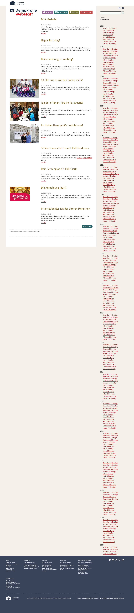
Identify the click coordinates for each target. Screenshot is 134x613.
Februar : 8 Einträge (109, 41)
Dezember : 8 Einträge (110, 49)
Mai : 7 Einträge (108, 94)
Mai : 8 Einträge (108, 35)
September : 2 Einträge (110, 526)
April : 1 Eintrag (108, 535)
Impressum (121, 598)
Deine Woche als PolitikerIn (66, 565)
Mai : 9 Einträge (108, 64)
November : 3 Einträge (110, 495)
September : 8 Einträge (110, 322)
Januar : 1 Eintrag (109, 542)
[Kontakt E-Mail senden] (122, 8)
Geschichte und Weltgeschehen (13, 564)
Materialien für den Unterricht (13, 583)
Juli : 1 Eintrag (108, 474)
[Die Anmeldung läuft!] (20, 194)
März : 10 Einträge (109, 98)
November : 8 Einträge (110, 81)
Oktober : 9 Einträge (109, 53)
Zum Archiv (87, 226)
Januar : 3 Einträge (109, 487)
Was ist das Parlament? (29, 562)
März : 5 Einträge (108, 483)
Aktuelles (103, 17)
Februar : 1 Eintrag (109, 539)
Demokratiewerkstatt (65, 562)
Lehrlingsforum (63, 564)
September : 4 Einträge (110, 499)
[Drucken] (119, 8)
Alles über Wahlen (46, 565)
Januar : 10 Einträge (109, 44)
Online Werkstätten (83, 565)
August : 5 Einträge (109, 87)
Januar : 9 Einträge (109, 132)
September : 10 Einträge (111, 203)
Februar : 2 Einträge (109, 512)
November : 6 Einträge (110, 465)
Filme (61, 569)
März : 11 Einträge (109, 69)
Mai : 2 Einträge (108, 478)
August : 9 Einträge (109, 58)
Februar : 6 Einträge (109, 426)
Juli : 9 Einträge (108, 60)
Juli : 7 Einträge (108, 296)
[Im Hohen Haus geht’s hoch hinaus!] (24, 133)
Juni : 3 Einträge (108, 476)
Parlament (62, 12)
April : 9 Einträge (108, 67)
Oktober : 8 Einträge (109, 172)
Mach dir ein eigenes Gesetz (67, 568)
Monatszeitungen (82, 572)
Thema (49, 12)
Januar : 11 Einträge (109, 280)
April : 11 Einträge (109, 244)
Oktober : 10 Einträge (110, 231)
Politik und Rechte (10, 562)
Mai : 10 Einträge (108, 212)
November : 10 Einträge (110, 229)
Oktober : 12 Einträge (110, 112)
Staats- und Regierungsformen (49, 569)
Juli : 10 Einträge (108, 30)
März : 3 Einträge (108, 510)
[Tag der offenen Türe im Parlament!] (24, 111)
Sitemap (116, 598)
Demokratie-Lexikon (47, 562)
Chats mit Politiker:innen (30, 565)
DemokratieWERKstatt (84, 560)
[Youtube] (122, 559)
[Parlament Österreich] (71, 3)
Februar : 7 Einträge (109, 71)
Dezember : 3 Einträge (110, 463)
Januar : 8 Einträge (109, 103)
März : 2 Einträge (108, 537)
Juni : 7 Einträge (108, 180)
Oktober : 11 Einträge (110, 290)
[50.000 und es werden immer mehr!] (24, 88)
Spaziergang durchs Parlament (31, 566)
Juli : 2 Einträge (108, 501)
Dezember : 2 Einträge (110, 492)
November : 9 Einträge (110, 51)
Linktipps (44, 570)
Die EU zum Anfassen (47, 568)
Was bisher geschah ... (83, 573)
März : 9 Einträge (108, 157)
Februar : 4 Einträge (109, 485)
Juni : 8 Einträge (108, 33)
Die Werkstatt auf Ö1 (83, 569)
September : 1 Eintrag (110, 554)
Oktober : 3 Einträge (109, 467)
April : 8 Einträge (108, 126)
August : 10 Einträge (109, 28)
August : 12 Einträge (109, 383)
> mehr (43, 33)
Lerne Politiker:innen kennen (31, 564)
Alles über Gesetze (46, 566)
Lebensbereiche (10, 568)
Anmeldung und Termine (84, 566)
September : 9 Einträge (110, 56)
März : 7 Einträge (108, 246)
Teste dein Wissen (64, 566)
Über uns (79, 598)
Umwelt (8, 566)
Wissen (75, 12)
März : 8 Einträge (108, 39)
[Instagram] (119, 559)
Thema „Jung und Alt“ (84, 158)
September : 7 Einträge (110, 115)
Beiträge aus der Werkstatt (84, 568)
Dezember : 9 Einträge (110, 78)
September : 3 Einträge (110, 469)
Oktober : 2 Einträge (109, 551)
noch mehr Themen (10, 570)
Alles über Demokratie (47, 564)
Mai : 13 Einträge (108, 242)
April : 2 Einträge (108, 508)
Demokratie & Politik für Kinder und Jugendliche (21, 231)
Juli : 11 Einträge (108, 267)
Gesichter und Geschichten (30, 568)
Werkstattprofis (82, 570)
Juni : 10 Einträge (109, 92)
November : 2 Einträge (110, 522)
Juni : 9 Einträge (108, 299)
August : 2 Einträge (109, 472)
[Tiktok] (116, 559)
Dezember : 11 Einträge (110, 345)
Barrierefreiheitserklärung (106, 598)
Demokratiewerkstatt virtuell (85, 562)
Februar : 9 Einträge (109, 100)
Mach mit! (88, 12)
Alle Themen (9, 569)
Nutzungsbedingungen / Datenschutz (90, 598)
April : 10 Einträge (109, 37)
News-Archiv (37, 231)
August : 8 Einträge (109, 117)
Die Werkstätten (82, 564)
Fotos (79, 575)
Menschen (8, 565)
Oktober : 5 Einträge (109, 524)
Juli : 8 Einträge (108, 119)
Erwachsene (10, 578)
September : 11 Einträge (111, 85)
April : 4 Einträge (108, 480)
